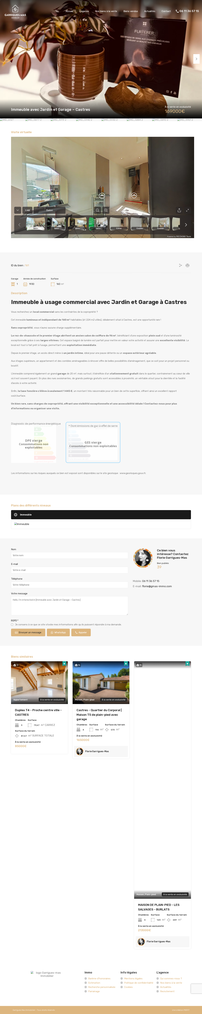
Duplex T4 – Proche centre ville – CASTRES (38, 712)
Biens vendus (130, 11)
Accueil (69, 11)
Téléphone (16, 578)
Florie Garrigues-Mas (97, 751)
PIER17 (186, 1010)
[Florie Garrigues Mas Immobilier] (15, 17)
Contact (166, 11)
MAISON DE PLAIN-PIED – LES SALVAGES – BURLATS (158, 907)
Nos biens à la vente (106, 11)
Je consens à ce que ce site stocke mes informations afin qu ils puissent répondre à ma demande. (68, 624)
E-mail (14, 564)
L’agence (84, 11)
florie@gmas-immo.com (157, 586)
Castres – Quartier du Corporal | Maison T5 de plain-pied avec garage (99, 714)
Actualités (149, 11)
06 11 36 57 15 (189, 11)
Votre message (19, 593)
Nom (13, 549)
